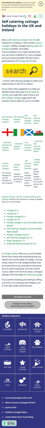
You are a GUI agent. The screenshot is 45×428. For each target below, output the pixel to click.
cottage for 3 (12, 213)
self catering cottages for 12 (19, 237)
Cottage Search (25, 60)
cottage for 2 (12, 210)
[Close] (40, 3)
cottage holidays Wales (36, 162)
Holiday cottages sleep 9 (18, 234)
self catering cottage (32, 274)
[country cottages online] (12, 15)
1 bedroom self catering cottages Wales (38, 146)
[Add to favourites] (29, 17)
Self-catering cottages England (7, 119)
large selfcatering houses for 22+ (22, 243)
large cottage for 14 (16, 240)
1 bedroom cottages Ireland (18, 146)
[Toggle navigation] (40, 16)
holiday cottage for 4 (16, 216)
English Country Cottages (5, 165)
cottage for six (13, 219)
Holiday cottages (8, 197)
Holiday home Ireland (17, 167)
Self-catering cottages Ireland (19, 119)
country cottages (23, 197)
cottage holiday (11, 253)
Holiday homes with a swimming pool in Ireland (22, 304)
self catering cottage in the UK (22, 39)
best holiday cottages (11, 97)
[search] (25, 16)
